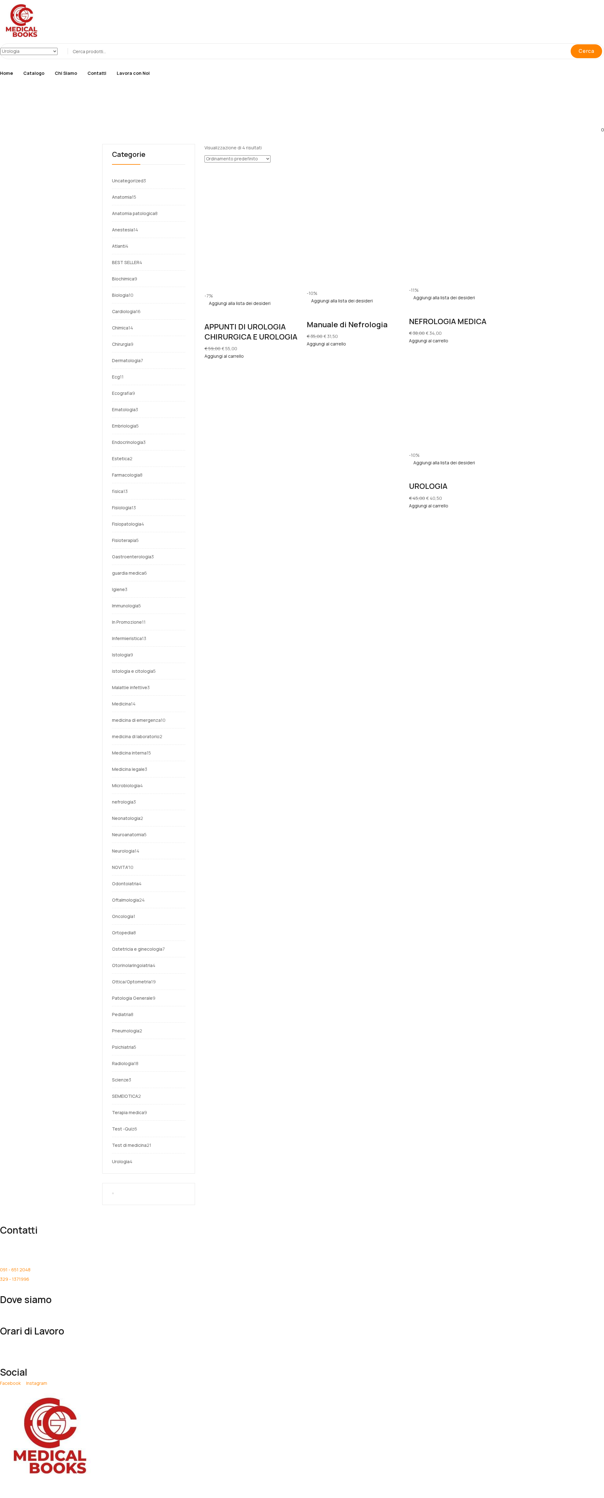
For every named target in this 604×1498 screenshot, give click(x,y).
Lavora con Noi (133, 73)
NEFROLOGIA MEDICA (447, 321)
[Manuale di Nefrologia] (353, 166)
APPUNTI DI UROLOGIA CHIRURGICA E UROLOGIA (250, 331)
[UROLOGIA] (446, 348)
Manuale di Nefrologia (347, 324)
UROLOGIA (428, 486)
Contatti (96, 73)
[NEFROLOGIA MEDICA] (455, 166)
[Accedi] (2, 101)
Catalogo (33, 73)
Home (6, 73)
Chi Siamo (66, 73)
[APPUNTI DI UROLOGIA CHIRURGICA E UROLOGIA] (250, 166)
